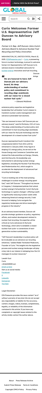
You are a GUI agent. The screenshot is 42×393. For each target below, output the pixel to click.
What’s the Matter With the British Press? (21, 3)
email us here (7, 267)
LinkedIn (5, 278)
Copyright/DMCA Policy (14, 389)
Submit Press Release (12, 385)
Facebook (6, 272)
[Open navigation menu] (4, 19)
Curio (26, 59)
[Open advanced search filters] (33, 18)
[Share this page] (39, 19)
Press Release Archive (24, 381)
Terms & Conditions (30, 385)
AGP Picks (5, 3)
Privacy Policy (31, 389)
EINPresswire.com (14, 59)
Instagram (6, 281)
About (11, 381)
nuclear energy (8, 71)
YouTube (5, 284)
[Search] (28, 18)
